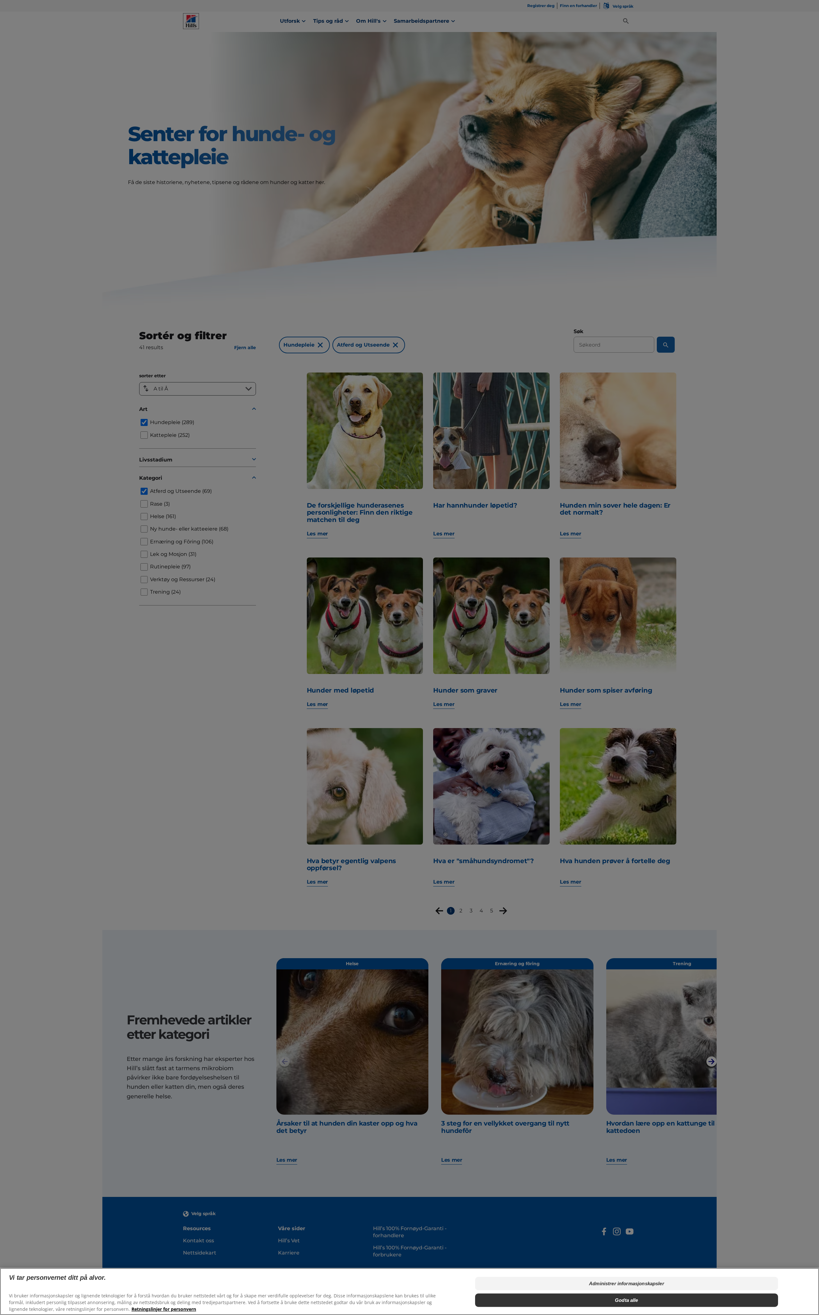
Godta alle (626, 1300)
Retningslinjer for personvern (163, 1309)
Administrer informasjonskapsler (626, 1283)
